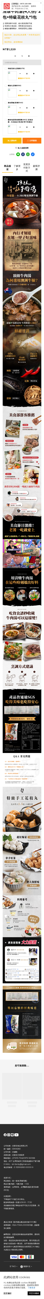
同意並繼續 (34, 1293)
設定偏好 (7, 1293)
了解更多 (31, 1287)
